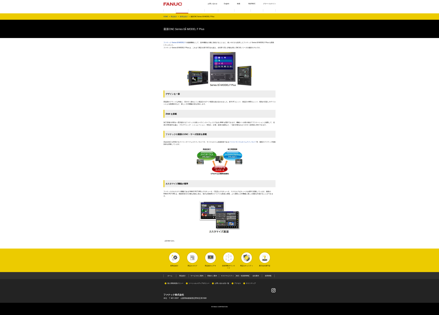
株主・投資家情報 (242, 276)
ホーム (169, 276)
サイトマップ (251, 283)
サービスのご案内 (197, 276)
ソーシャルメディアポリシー (199, 283)
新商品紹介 (184, 16)
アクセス (237, 283)
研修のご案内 (212, 276)
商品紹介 (174, 16)
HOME (165, 16)
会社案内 (256, 276)
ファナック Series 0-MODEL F (174, 42)
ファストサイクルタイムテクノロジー (242, 142)
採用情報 (268, 276)
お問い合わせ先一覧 (222, 283)
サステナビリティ (227, 276)
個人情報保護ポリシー (175, 283)
